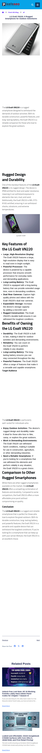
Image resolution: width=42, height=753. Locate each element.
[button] (15, 646)
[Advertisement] (21, 79)
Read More (6, 706)
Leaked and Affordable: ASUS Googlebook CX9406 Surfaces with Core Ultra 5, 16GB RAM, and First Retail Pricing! (20, 738)
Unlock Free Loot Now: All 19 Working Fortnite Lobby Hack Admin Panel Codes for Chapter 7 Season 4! (18, 694)
